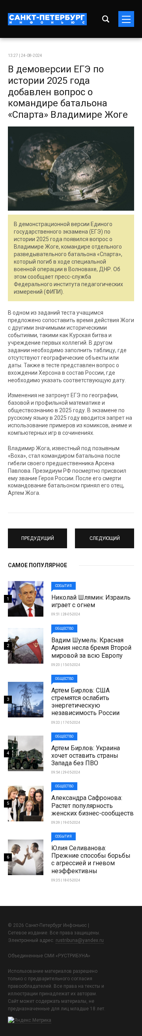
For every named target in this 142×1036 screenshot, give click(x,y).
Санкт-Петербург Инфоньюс (47, 19)
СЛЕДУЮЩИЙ (104, 534)
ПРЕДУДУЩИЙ (38, 534)
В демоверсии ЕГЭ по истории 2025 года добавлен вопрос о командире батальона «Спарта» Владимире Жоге (68, 92)
